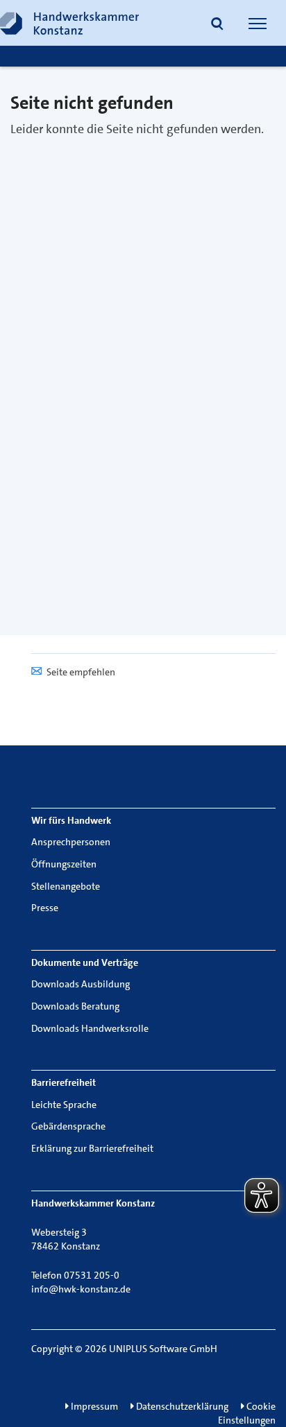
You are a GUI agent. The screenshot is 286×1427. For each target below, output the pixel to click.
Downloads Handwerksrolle (90, 1028)
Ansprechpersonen (70, 842)
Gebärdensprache (68, 1126)
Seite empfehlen (81, 672)
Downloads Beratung (75, 1006)
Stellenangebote (65, 886)
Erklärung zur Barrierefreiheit (92, 1148)
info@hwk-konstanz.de (81, 1289)
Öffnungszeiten (63, 864)
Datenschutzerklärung (181, 1406)
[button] (217, 25)
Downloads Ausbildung (80, 984)
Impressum (93, 1406)
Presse (44, 907)
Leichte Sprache (63, 1104)
